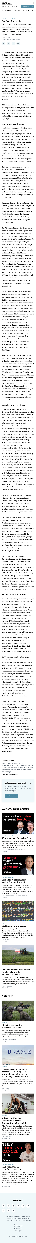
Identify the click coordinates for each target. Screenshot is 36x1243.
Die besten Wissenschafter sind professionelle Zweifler (14, 881)
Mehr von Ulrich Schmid (10, 775)
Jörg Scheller (6, 1136)
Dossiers (17, 10)
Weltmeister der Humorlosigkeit (16, 838)
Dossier (4, 17)
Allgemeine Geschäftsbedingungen (18, 1218)
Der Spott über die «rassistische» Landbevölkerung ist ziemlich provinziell (16, 972)
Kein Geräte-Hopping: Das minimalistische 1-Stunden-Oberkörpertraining (15, 1120)
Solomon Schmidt (7, 1185)
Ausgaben (15, 6)
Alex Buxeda (20, 1185)
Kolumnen (25, 10)
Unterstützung (26, 1220)
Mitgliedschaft (28, 6)
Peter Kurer (5, 1088)
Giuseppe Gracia (7, 849)
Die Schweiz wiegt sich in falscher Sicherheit (12, 1026)
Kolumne (4, 1115)
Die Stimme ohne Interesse (14, 926)
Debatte (4, 1022)
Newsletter (6, 6)
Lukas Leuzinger (20, 849)
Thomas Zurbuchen (8, 896)
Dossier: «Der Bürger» (15, 17)
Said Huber (5, 939)
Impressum (26, 1216)
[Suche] (33, 3)
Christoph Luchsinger (9, 1039)
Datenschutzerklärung (13, 1220)
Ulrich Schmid (6, 37)
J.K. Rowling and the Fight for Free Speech (11, 1168)
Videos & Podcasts (8, 835)
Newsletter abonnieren (13, 1216)
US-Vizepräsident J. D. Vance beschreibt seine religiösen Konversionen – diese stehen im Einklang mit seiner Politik (15, 1073)
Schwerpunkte (6, 10)
